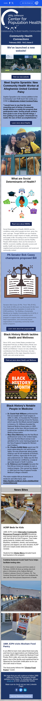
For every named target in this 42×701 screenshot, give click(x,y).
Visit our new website (21, 77)
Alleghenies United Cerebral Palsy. (24, 101)
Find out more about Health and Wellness (21, 360)
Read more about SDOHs (21, 224)
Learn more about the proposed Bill (21, 329)
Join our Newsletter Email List (21, 696)
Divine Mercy (19, 553)
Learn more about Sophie (21, 123)
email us (10, 681)
